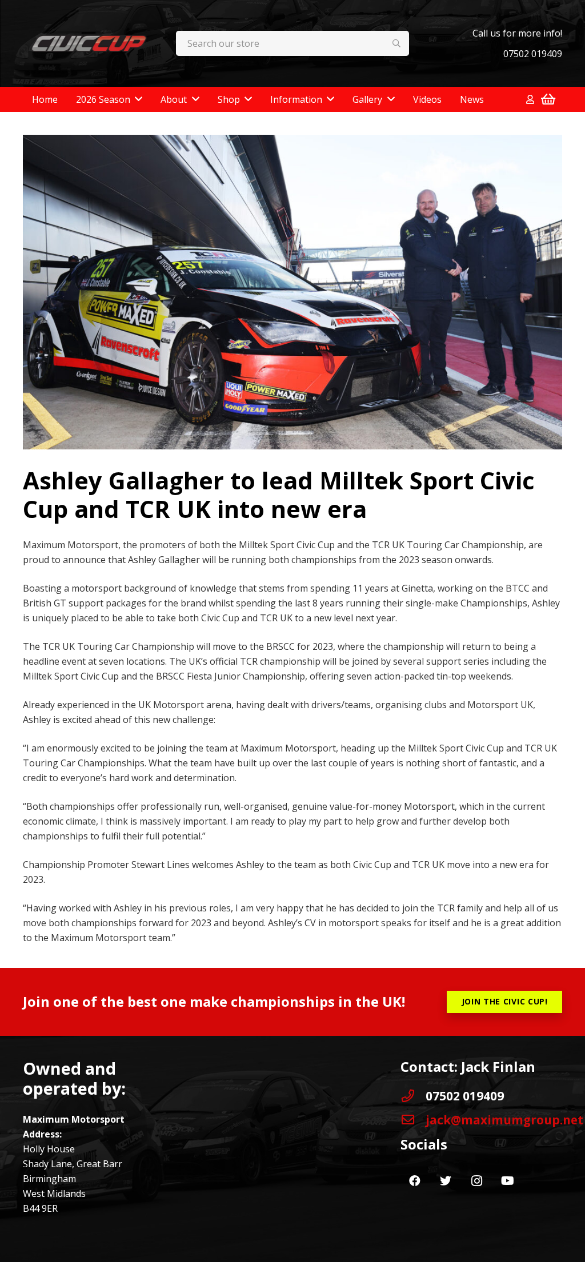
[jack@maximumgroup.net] (413, 1120)
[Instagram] (476, 1181)
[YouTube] (507, 1181)
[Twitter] (445, 1181)
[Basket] (548, 99)
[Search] (397, 44)
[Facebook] (414, 1181)
